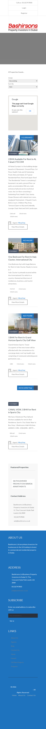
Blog (12, 646)
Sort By (11, 84)
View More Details (18, 227)
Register (24, 13)
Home (13, 654)
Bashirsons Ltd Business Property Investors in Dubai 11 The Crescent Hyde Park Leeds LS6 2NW (24, 509)
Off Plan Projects (17, 662)
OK (30, 111)
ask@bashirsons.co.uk (22, 521)
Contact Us (15, 650)
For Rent (13, 153)
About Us (14, 638)
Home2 (13, 658)
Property (14, 666)
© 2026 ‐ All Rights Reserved (23, 689)
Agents (14, 642)
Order (10, 78)
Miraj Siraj (19, 223)
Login (24, 8)
